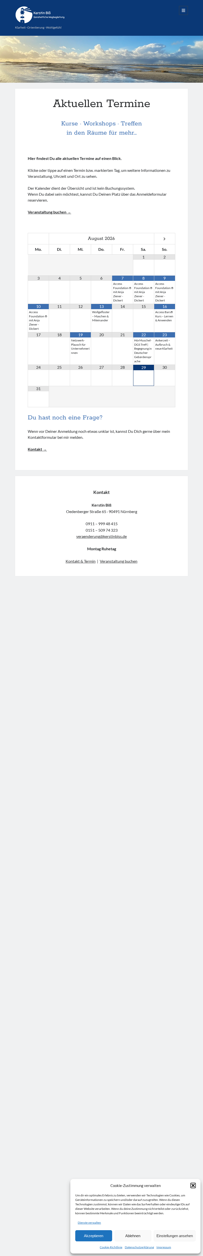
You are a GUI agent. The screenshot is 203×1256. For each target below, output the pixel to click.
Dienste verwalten (89, 1222)
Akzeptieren (93, 1236)
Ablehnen (132, 1236)
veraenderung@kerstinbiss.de (101, 536)
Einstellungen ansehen (174, 1236)
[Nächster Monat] (164, 239)
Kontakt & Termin (81, 561)
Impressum (163, 1247)
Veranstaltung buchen (118, 561)
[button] (193, 1185)
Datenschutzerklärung (139, 1247)
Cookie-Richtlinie (111, 1247)
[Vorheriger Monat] (38, 239)
